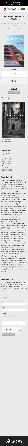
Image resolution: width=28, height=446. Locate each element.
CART (17, 4)
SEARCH (10, 4)
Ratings (4, 313)
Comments (5, 320)
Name (3, 301)
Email (3, 307)
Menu (23, 9)
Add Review (4, 297)
